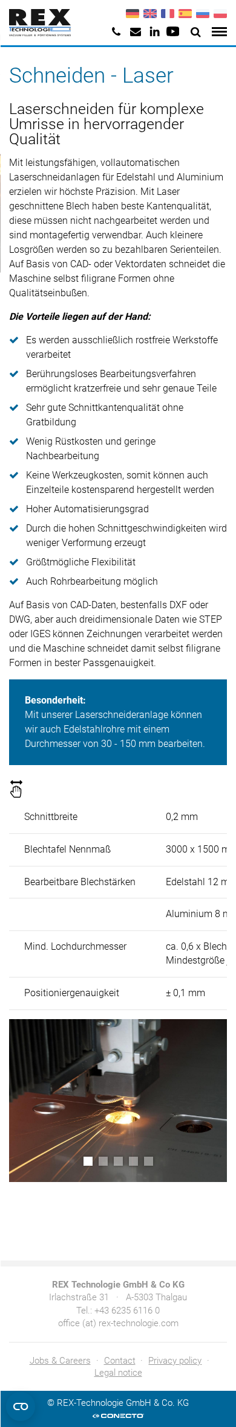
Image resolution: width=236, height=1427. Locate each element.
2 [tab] (103, 1161)
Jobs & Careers (60, 1360)
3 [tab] (118, 1161)
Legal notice (118, 1372)
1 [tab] (88, 1161)
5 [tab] (148, 1161)
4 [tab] (133, 1161)
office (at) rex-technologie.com (118, 1323)
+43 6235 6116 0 (127, 1310)
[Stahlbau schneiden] (118, 1100)
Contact (120, 1360)
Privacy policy (175, 1360)
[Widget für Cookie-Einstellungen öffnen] (20, 1406)
